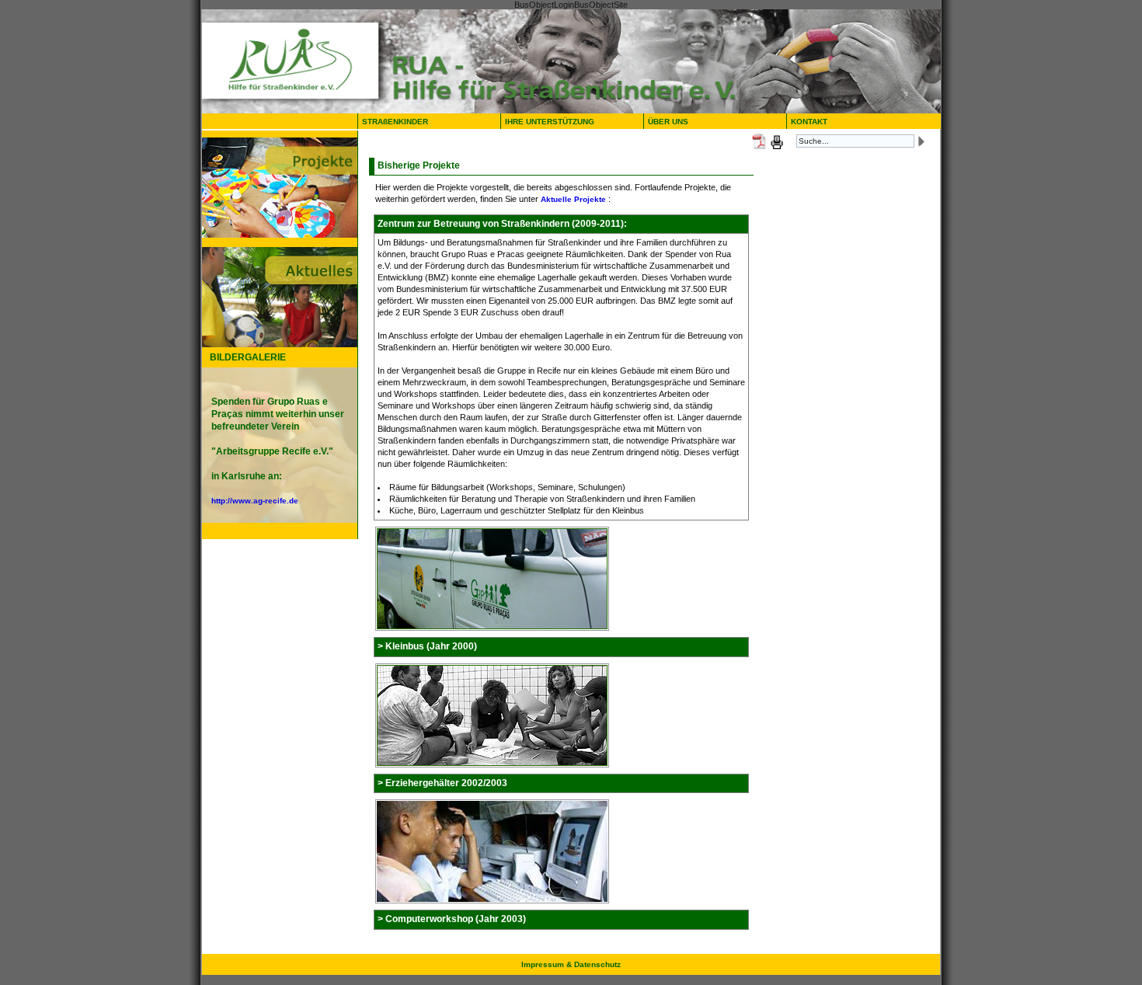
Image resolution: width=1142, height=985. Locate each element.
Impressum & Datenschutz (571, 964)
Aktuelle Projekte (573, 199)
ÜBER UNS (671, 121)
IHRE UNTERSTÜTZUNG (549, 121)
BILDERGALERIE (248, 357)
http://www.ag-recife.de (254, 500)
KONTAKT (809, 121)
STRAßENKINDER (395, 121)
